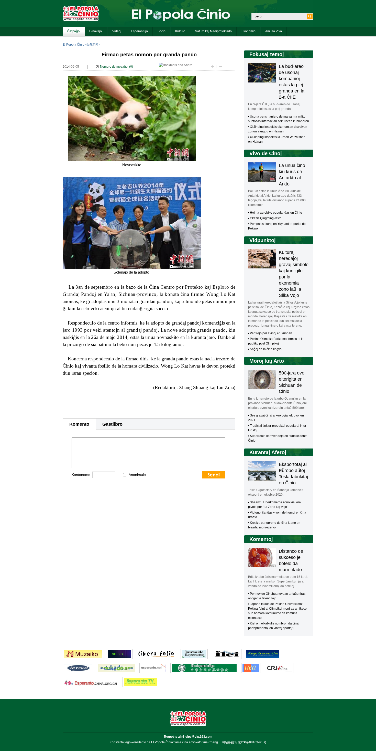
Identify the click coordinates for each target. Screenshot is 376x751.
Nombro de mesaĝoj (114, 66)
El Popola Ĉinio (73, 44)
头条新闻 (92, 44)
